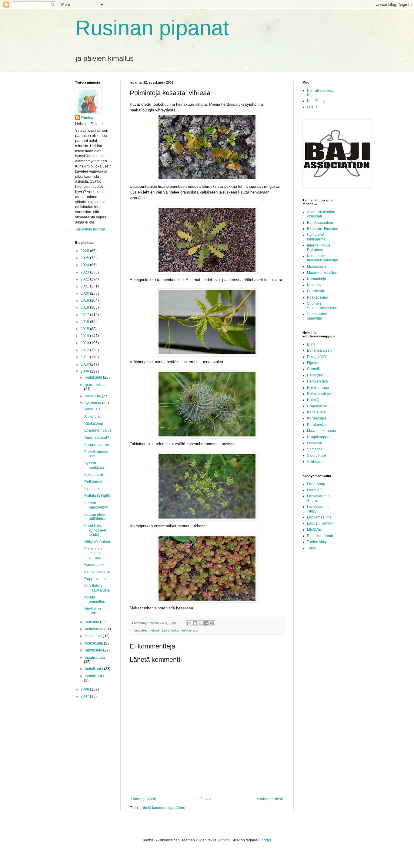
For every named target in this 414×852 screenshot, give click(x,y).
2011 (85, 357)
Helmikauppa (318, 388)
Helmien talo (317, 381)
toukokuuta (94, 643)
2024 (85, 265)
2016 (85, 322)
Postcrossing (317, 297)
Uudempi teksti (143, 799)
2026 (85, 251)
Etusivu (206, 799)
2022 (85, 279)
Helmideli (315, 375)
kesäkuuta (94, 636)
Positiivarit (315, 291)
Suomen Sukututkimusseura (323, 305)
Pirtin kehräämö (320, 536)
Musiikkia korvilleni (322, 272)
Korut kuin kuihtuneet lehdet (95, 530)
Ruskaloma (93, 423)
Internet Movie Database (318, 247)
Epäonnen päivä (98, 430)
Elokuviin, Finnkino (322, 229)
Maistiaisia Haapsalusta (97, 588)
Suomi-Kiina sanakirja (317, 316)
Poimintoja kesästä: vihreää (93, 553)
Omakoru (314, 443)
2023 (85, 272)
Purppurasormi (96, 445)
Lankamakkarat (97, 571)
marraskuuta (95, 385)
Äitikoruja (92, 416)
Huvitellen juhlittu (92, 611)
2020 (85, 293)
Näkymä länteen (97, 542)
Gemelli (313, 369)
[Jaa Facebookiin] (206, 623)
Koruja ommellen (94, 599)
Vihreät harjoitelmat (96, 505)
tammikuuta (94, 676)
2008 (85, 689)
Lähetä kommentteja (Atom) (162, 808)
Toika (311, 548)
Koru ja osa (316, 412)
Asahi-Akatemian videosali (321, 214)
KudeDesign (317, 101)
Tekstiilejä (92, 409)
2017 (85, 315)
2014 (85, 336)
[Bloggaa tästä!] (195, 623)
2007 (85, 696)
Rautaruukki (94, 564)
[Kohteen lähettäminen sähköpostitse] (189, 623)
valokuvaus (189, 630)
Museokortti (316, 266)
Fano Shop (316, 484)
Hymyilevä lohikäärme (316, 237)
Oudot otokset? (96, 438)
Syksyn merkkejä (94, 465)
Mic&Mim (314, 530)
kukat (175, 630)
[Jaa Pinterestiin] (212, 623)
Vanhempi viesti (270, 799)
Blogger (264, 840)
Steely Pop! (316, 455)
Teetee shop (317, 542)
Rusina (87, 118)
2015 (85, 329)
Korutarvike (316, 425)
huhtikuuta (94, 650)
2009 (85, 371)
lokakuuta (93, 396)
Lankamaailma (319, 517)
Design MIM (317, 357)
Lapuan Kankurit (320, 523)
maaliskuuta (95, 657)
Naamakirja (316, 279)
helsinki (154, 630)
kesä (165, 630)
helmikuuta (94, 669)
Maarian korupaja (321, 431)
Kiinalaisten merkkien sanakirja (322, 258)
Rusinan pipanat (152, 28)
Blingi (311, 344)
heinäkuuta (94, 629)
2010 (85, 364)
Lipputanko (93, 489)
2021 (85, 286)
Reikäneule (93, 482)
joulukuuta (94, 377)
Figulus (313, 363)
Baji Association (320, 222)
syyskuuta (93, 403)
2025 (85, 258)
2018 (85, 307)
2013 (85, 343)
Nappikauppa (318, 437)
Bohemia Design (321, 350)
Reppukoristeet (96, 579)
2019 (85, 300)
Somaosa (315, 449)
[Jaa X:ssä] (201, 623)
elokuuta (92, 622)
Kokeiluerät (93, 474)
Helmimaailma (319, 394)
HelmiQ (313, 400)
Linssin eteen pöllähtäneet (96, 516)
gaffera (224, 840)
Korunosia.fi (317, 418)
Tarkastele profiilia (90, 229)
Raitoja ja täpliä (97, 496)
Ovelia (312, 107)
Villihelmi (314, 461)
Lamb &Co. (316, 490)
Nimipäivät (316, 285)
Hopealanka (317, 406)
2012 (85, 350)
